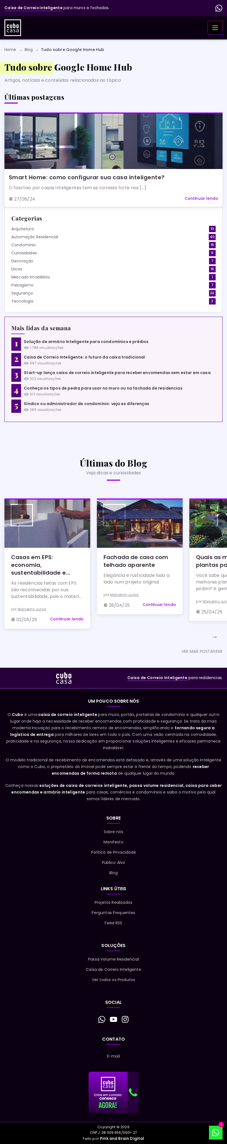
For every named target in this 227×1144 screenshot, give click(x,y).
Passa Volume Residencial (113, 959)
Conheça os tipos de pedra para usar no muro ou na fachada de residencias (103, 388)
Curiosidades (24, 253)
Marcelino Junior (32, 609)
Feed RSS (113, 923)
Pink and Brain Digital (122, 1138)
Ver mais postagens (202, 651)
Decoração (22, 261)
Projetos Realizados (113, 902)
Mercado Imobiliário (30, 277)
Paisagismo (22, 285)
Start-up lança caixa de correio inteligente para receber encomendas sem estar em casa (117, 372)
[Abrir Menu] (215, 28)
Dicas (16, 269)
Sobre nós (113, 832)
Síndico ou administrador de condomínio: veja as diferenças (86, 403)
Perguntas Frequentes (113, 912)
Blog (113, 873)
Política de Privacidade (113, 852)
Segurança (22, 293)
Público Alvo (113, 862)
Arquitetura (22, 229)
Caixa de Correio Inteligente (113, 969)
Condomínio (23, 245)
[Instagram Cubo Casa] (125, 1019)
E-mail (113, 1056)
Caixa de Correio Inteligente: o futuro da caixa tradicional (84, 357)
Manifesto (113, 842)
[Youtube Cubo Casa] (113, 1019)
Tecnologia (22, 301)
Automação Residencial (34, 237)
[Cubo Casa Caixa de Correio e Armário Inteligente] (12, 27)
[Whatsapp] (219, 8)
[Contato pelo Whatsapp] (101, 1019)
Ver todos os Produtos (113, 979)
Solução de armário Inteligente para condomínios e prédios (86, 341)
